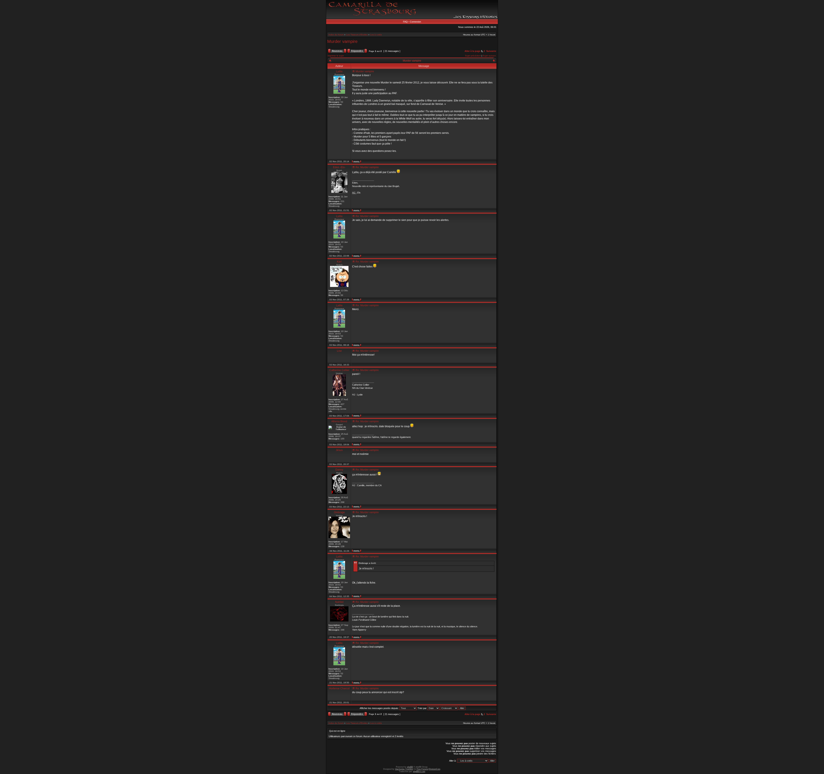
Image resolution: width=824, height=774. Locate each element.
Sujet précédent (473, 55)
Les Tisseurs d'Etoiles (357, 34)
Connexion (415, 21)
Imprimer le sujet (336, 55)
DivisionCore (434, 769)
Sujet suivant (489, 55)
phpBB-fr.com (419, 771)
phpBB (410, 767)
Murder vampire (342, 41)
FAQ (405, 21)
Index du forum (336, 34)
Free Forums (422, 769)
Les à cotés (376, 34)
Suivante (491, 51)
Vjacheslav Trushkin (404, 769)
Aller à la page (472, 51)
